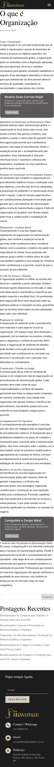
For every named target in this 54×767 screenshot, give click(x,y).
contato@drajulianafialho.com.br (28, 742)
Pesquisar (47, 597)
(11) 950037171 (20, 729)
